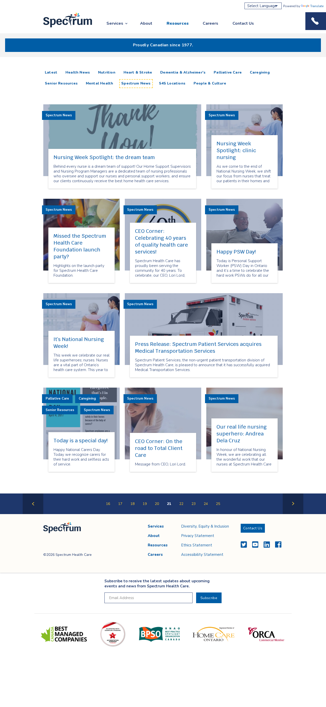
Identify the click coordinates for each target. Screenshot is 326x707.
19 (145, 503)
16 (108, 503)
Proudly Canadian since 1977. (163, 45)
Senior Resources (61, 83)
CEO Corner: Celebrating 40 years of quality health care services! (161, 241)
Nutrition (106, 72)
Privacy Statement (197, 535)
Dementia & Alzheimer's (183, 72)
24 (206, 503)
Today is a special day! (80, 440)
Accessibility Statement (202, 554)
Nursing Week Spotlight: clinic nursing (236, 150)
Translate (316, 6)
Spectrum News (136, 83)
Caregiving (260, 72)
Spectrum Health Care (63, 27)
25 (218, 503)
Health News (77, 72)
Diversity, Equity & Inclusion (205, 526)
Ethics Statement (196, 545)
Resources (178, 23)
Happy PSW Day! (236, 251)
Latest (52, 72)
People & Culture (210, 83)
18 (132, 503)
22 (181, 503)
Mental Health (99, 83)
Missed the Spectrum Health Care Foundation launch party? (79, 246)
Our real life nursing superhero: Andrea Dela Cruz (241, 433)
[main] (163, 290)
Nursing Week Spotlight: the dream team (104, 157)
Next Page (293, 513)
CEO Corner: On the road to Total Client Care (158, 448)
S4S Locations (172, 83)
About (146, 23)
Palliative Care (228, 72)
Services (114, 23)
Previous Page (32, 513)
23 (194, 503)
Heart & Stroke (138, 72)
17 (120, 503)
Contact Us (243, 23)
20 (157, 503)
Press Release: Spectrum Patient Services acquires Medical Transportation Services (198, 347)
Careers (210, 23)
